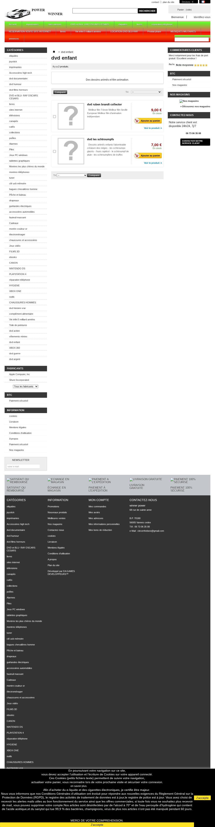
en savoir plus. (79, 786)
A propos (13, 438)
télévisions (14, 115)
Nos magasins (16, 450)
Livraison (13, 421)
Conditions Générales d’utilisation (64, 793)
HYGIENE (14, 285)
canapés (13, 121)
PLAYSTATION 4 (17, 274)
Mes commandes (97, 506)
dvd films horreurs (18, 90)
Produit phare (154, 31)
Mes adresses (96, 518)
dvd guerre (14, 353)
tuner (11, 178)
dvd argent (14, 359)
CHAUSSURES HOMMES (22, 302)
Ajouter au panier (150, 120)
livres (139, 24)
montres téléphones (19, 172)
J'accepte (97, 824)
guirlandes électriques (20, 206)
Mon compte (99, 500)
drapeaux (14, 200)
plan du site (168, 2)
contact (155, 2)
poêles (12, 138)
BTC (9, 395)
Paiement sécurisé (18, 400)
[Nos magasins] (189, 101)
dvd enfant (14, 342)
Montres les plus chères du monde (27, 166)
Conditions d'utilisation (20, 433)
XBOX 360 (14, 348)
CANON (13, 263)
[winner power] (34, 13)
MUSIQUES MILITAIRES (183, 31)
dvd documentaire (18, 78)
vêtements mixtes (18, 336)
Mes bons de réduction (100, 530)
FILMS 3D (14, 251)
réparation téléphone (162, 24)
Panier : (184, 9)
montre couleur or (18, 229)
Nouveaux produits (57, 512)
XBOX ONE (15, 291)
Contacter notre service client (192, 142)
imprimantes (32, 24)
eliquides (122, 24)
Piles (11, 149)
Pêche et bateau (17, 195)
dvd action (14, 331)
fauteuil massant (17, 217)
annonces (14, 38)
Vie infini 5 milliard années (88, 31)
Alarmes (13, 144)
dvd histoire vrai (17, 308)
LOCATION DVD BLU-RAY (124, 31)
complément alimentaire (21, 314)
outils (11, 297)
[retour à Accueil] (54, 52)
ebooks (13, 257)
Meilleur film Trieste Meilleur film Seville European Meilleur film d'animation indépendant (107, 113)
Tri (127, 92)
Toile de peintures (18, 325)
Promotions (53, 506)
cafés (12, 127)
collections (14, 132)
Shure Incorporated (19, 380)
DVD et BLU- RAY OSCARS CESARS (90, 24)
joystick (13, 61)
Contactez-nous (56, 530)
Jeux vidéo (14, 246)
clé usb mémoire (17, 183)
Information (15, 410)
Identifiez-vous (202, 17)
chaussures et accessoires (23, 240)
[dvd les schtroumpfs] (71, 151)
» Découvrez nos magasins (195, 106)
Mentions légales (17, 427)
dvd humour (15, 84)
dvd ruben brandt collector (104, 104)
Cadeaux (13, 223)
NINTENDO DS (17, 268)
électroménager (17, 234)
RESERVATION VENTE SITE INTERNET (30, 31)
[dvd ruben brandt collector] (71, 116)
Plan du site (53, 565)
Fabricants (15, 368)
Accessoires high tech (20, 73)
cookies (13, 416)
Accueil (10, 25)
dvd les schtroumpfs (100, 139)
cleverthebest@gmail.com (151, 531)
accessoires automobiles (22, 212)
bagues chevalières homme (23, 189)
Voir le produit (152, 128)
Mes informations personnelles (104, 524)
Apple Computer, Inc (19, 374)
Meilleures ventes (57, 518)
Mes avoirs (94, 512)
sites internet (54, 24)
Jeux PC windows (18, 155)
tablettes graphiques (19, 161)
